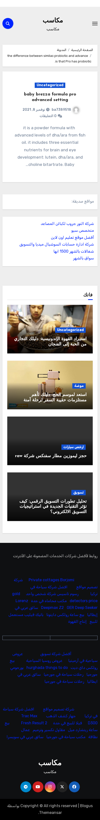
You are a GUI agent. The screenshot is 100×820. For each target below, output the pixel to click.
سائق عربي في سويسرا (25, 737)
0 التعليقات (48, 116)
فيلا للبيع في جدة (67, 723)
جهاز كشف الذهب (61, 716)
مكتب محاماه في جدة (49, 600)
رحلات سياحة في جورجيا (63, 674)
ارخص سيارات (73, 447)
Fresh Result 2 (34, 723)
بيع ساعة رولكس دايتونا (65, 614)
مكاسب (53, 20)
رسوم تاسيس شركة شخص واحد (52, 594)
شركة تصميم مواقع (58, 709)
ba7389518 (61, 110)
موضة (79, 386)
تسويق (78, 492)
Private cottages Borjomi (51, 580)
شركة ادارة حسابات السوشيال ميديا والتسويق (56, 244)
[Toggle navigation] (95, 23)
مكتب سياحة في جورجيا (65, 737)
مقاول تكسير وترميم (49, 730)
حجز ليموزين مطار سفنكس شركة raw (51, 456)
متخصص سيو (82, 230)
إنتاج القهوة (77, 621)
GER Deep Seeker (82, 607)
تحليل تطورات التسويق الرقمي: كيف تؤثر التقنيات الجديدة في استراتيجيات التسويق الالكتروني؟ (53, 506)
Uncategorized (50, 85)
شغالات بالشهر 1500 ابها (73, 251)
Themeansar (50, 812)
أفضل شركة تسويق (55, 653)
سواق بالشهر (83, 258)
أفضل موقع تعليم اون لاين (72, 237)
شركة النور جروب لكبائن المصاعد (67, 223)
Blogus (86, 805)
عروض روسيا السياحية (44, 660)
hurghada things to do (47, 667)
